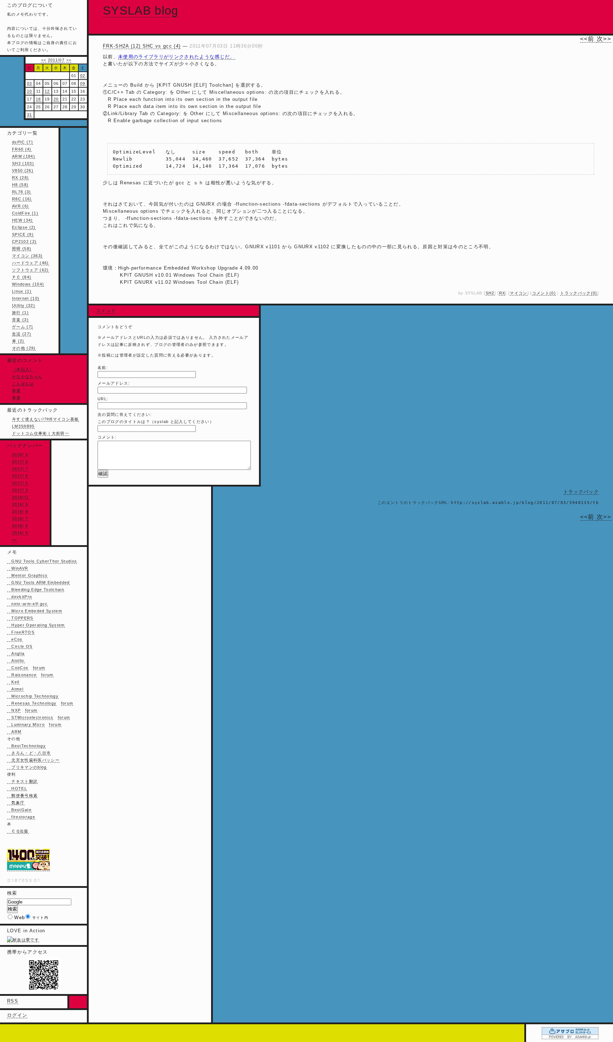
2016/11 (20, 497)
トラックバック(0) (578, 293)
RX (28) (20, 177)
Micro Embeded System (34, 611)
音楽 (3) (20, 320)
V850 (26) (22, 170)
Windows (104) (28, 284)
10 (29, 91)
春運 (16, 391)
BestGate (19, 810)
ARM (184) (23, 156)
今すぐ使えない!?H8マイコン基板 (45, 419)
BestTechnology (26, 746)
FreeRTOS (20, 632)
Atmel (15, 689)
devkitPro (19, 597)
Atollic (16, 660)
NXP (14, 710)
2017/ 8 (20, 462)
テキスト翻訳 (22, 781)
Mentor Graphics (27, 575)
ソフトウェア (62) (30, 270)
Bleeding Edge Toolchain (35, 589)
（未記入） (23, 369)
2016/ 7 (20, 518)
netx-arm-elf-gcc (27, 604)
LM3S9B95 (23, 426)
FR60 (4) (22, 149)
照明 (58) (21, 248)
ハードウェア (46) (30, 263)
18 (38, 99)
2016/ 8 (20, 511)
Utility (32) (23, 305)
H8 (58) (20, 185)
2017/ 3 (20, 490)
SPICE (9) (23, 234)
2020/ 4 (20, 454)
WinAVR (17, 568)
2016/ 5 (20, 533)
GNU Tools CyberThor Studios (42, 561)
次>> (604, 39)
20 (56, 99)
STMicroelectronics (30, 717)
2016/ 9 (20, 504)
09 (82, 83)
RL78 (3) (21, 192)
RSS (12, 1001)
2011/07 (56, 60)
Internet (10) (25, 298)
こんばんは (23, 383)
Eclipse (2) (24, 227)
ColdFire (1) (25, 213)
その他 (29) (24, 348)
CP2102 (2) (24, 241)
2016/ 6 (20, 525)
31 (29, 115)
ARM (14, 731)
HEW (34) (22, 220)
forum (39, 668)
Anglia (15, 653)
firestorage (21, 817)
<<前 (588, 39)
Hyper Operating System (36, 625)
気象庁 (15, 803)
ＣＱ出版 (18, 831)
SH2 (490, 293)
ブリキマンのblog (27, 767)
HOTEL (17, 788)
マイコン (518, 293)
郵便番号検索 (22, 795)
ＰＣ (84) (21, 277)
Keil (13, 682)
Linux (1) (22, 291)
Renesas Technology (31, 703)
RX (502, 293)
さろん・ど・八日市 (29, 753)
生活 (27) (21, 334)
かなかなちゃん (27, 376)
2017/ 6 (20, 476)
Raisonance (22, 675)
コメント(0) (544, 293)
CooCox (17, 668)
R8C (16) (22, 199)
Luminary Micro (26, 724)
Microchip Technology (33, 696)
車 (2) (18, 341)
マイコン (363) (27, 256)
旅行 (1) (20, 312)
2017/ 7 (20, 469)
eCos (15, 639)
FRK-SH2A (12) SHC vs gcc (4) (142, 46)
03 (29, 83)
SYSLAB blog (140, 10)
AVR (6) (20, 206)
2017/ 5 (20, 483)
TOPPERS (20, 618)
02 (82, 76)
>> (69, 60)
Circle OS (19, 646)
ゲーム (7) (22, 327)
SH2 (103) (23, 163)
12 (47, 91)
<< (43, 60)
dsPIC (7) (22, 142)
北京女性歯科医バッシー (33, 760)
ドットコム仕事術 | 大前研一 (40, 433)
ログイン (17, 1015)
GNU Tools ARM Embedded (38, 582)
